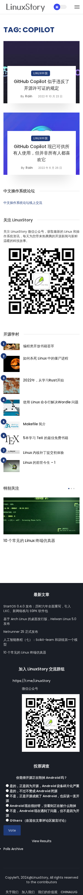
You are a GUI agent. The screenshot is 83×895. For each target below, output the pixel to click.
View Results (41, 841)
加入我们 (28, 892)
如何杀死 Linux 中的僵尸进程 (45, 358)
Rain (28, 96)
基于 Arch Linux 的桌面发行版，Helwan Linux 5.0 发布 (39, 621)
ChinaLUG (69, 892)
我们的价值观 (47, 892)
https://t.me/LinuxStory (31, 680)
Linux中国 (40, 73)
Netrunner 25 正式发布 (20, 631)
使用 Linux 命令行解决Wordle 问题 (50, 402)
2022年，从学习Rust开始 (43, 380)
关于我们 (12, 892)
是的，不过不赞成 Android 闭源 (33, 791)
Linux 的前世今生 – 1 (39, 462)
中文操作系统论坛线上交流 (22, 202)
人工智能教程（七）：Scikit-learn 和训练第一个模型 (40, 642)
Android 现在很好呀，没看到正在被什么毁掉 (43, 805)
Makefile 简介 (34, 424)
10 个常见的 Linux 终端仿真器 (29, 540)
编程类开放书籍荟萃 (38, 346)
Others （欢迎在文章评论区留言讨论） (39, 820)
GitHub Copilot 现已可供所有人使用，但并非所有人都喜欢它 (41, 153)
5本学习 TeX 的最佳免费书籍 (45, 437)
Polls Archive (13, 849)
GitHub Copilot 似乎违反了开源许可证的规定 (41, 84)
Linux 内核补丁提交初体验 (43, 452)
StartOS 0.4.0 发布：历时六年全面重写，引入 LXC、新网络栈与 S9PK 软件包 (37, 608)
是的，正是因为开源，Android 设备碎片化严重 (44, 786)
